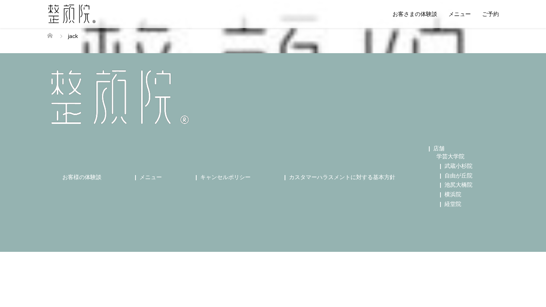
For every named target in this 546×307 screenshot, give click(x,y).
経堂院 (452, 204)
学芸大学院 (450, 156)
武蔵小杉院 (458, 166)
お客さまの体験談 (415, 14)
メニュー (459, 14)
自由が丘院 (458, 175)
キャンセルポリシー (225, 177)
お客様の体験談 (82, 177)
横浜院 (452, 194)
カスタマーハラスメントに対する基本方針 (342, 177)
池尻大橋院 (458, 184)
